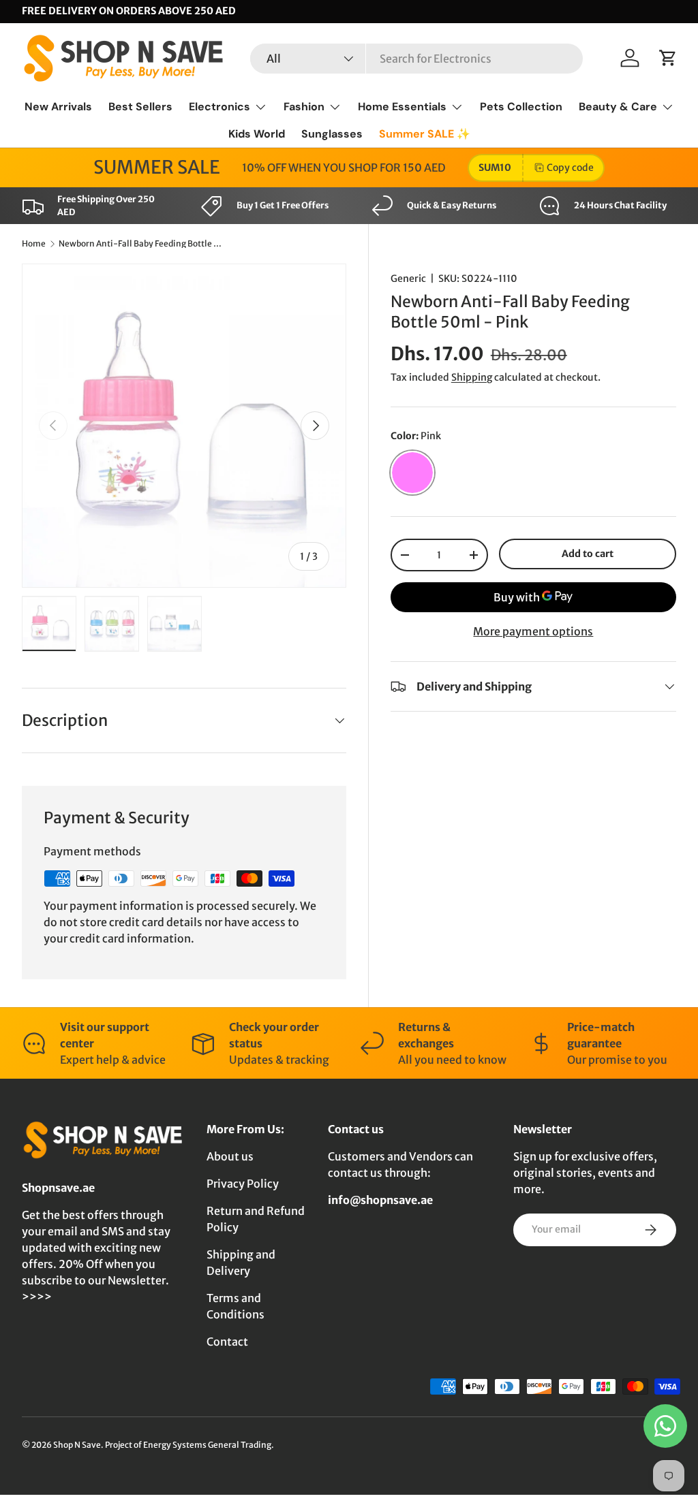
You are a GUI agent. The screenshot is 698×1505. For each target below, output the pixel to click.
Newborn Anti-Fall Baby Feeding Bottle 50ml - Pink (140, 244)
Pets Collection (521, 106)
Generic (408, 278)
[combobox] (416, 59)
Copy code (570, 167)
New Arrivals (58, 106)
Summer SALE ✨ (424, 134)
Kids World (256, 134)
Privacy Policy (243, 1183)
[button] (668, 58)
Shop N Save (77, 1445)
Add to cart (587, 554)
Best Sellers (140, 106)
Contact (227, 1341)
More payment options (533, 631)
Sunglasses (332, 134)
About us (230, 1156)
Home (34, 244)
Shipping (471, 377)
